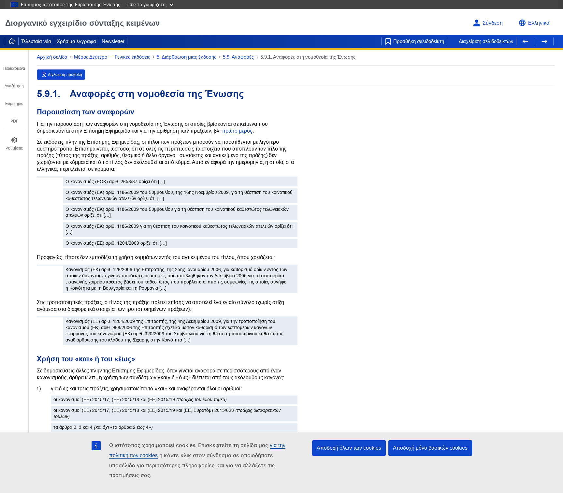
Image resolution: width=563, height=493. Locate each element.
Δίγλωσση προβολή (65, 74)
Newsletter (113, 41)
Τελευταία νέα (36, 41)
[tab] (14, 64)
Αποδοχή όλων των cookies (349, 448)
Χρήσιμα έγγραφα (76, 41)
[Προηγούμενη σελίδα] (525, 41)
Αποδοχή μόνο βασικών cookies (430, 448)
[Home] (11, 41)
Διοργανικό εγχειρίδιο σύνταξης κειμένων (82, 23)
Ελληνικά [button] (538, 23)
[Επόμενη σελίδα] (544, 41)
